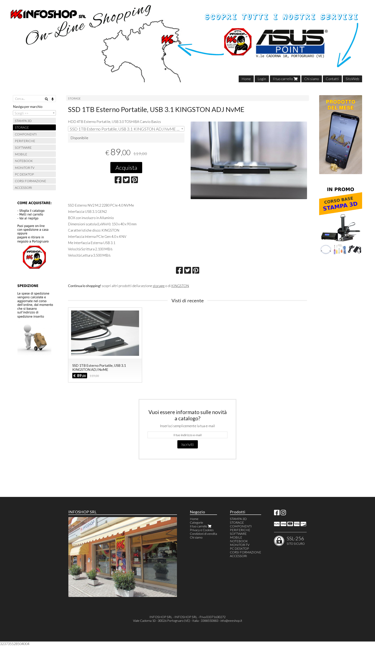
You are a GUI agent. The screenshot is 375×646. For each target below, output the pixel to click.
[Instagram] (283, 513)
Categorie (196, 522)
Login (262, 79)
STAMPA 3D (23, 121)
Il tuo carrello (283, 79)
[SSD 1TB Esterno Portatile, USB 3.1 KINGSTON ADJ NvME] (249, 160)
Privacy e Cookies (202, 530)
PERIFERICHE (25, 141)
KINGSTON (180, 286)
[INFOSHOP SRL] (187, 41)
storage (159, 286)
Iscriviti (187, 444)
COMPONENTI (26, 134)
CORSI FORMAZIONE (30, 181)
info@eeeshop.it (231, 620)
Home (246, 79)
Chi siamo (311, 79)
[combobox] (126, 129)
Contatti (332, 79)
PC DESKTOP (24, 174)
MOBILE (21, 154)
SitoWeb (352, 79)
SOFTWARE (23, 147)
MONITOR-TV (24, 167)
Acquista (126, 167)
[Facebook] (276, 513)
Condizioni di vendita (203, 533)
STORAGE (74, 98)
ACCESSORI (23, 187)
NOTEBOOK (24, 161)
